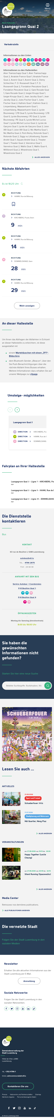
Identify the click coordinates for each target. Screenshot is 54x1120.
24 (31, 593)
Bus (4, 534)
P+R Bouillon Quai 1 (27, 588)
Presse (4, 1094)
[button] (10, 410)
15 (25, 602)
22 (27, 593)
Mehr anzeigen (27, 305)
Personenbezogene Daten (26, 1097)
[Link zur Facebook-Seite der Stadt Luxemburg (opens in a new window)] (6, 1009)
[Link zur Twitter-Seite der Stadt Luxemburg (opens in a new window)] (12, 1009)
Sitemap (38, 1094)
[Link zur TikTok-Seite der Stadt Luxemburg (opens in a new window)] (34, 1009)
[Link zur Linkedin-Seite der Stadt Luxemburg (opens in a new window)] (28, 1009)
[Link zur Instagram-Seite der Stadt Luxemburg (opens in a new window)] (17, 1009)
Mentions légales (8, 1097)
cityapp (33, 374)
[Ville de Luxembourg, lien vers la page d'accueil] (8, 15)
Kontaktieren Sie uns (18, 1086)
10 (23, 593)
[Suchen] (47, 685)
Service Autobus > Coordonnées (27, 584)
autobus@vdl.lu (27, 558)
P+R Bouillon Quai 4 (27, 597)
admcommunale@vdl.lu (16, 1076)
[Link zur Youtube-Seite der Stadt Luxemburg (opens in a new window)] (23, 1009)
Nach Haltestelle (8, 23)
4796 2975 (30, 563)
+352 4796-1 (10, 1071)
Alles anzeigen (42, 157)
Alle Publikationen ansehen (17, 910)
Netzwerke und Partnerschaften (21, 1094)
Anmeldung (29, 981)
